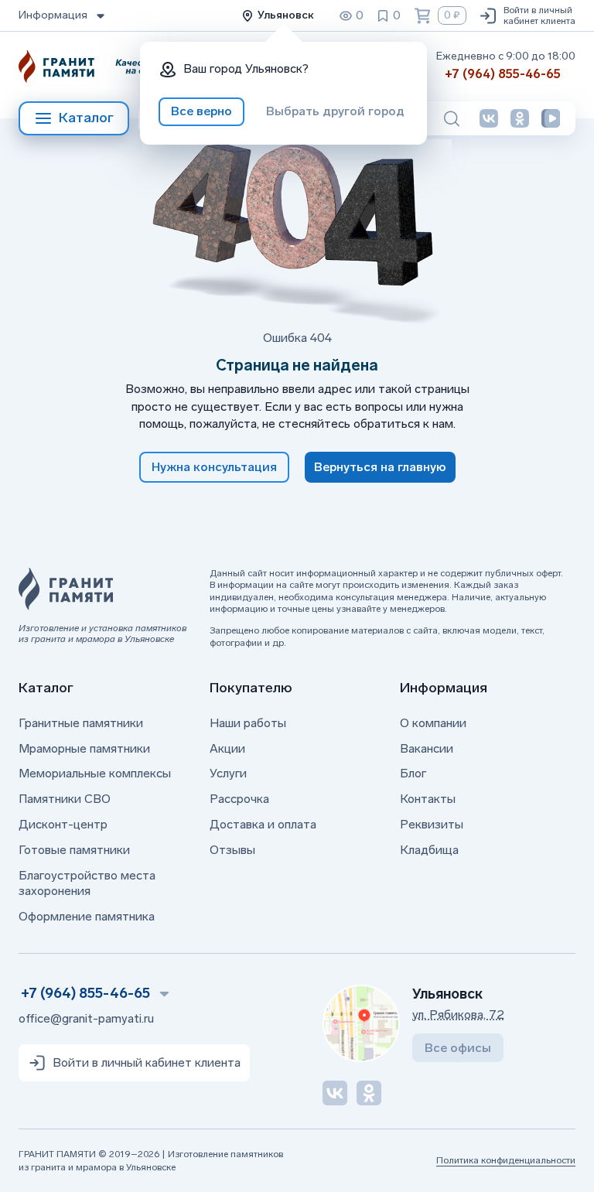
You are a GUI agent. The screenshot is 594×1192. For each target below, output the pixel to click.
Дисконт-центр (63, 824)
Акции (227, 748)
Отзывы (232, 849)
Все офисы (458, 1047)
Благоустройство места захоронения (87, 883)
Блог (413, 773)
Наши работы (248, 723)
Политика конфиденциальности (505, 1160)
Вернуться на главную (380, 466)
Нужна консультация (214, 466)
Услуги (228, 773)
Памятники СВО (65, 798)
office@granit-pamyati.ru (86, 1018)
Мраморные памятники (84, 748)
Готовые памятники (74, 849)
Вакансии (426, 748)
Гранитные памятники (81, 723)
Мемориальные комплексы (95, 773)
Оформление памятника (87, 916)
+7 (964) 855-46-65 (503, 74)
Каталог (86, 117)
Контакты (428, 798)
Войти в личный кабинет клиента (539, 15)
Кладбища (429, 849)
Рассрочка (239, 798)
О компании (433, 723)
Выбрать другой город (335, 111)
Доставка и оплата (263, 824)
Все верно (201, 111)
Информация (53, 15)
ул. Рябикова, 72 (458, 1014)
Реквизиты (431, 824)
